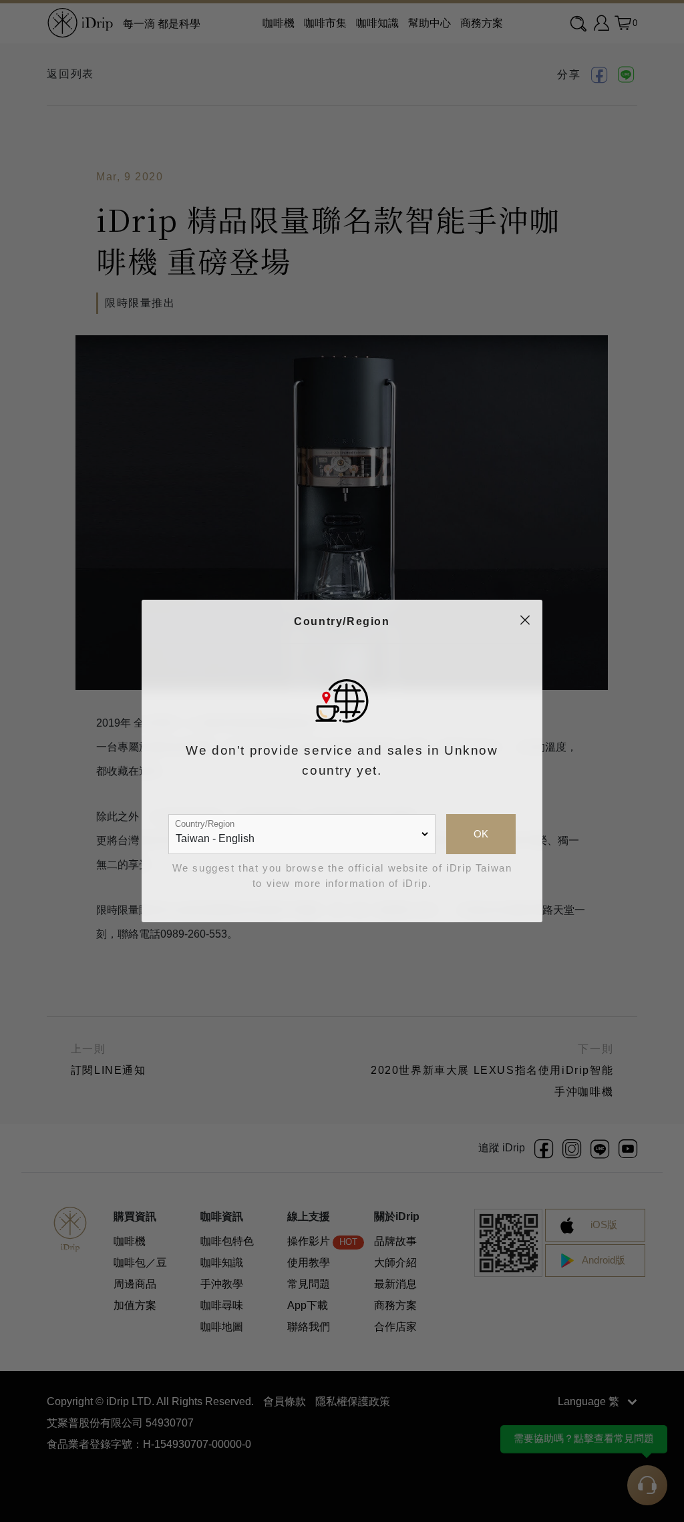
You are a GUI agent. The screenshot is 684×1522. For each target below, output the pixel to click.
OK (481, 834)
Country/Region (204, 824)
